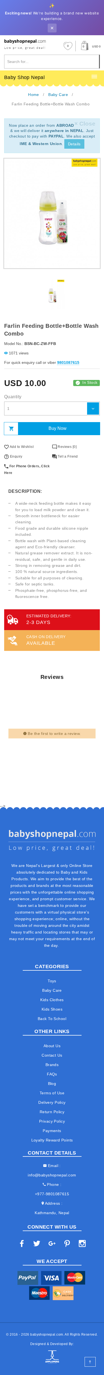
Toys (52, 981)
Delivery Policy (51, 1102)
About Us (52, 1046)
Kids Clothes (52, 1000)
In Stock (89, 382)
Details (74, 144)
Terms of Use (52, 1093)
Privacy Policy (52, 1121)
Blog (52, 1083)
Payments (52, 1130)
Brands (52, 1064)
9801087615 (68, 362)
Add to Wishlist (21, 447)
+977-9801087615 (52, 1194)
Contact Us (52, 1055)
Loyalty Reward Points (52, 1140)
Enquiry (15, 456)
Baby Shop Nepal (24, 77)
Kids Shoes (52, 1009)
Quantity (12, 396)
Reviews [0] (67, 447)
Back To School (52, 1018)
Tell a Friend (67, 456)
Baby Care (52, 990)
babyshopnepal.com (46, 1334)
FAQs (52, 1074)
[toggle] (94, 77)
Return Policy (52, 1112)
